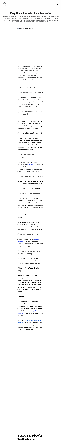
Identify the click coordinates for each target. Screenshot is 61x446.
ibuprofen (30, 164)
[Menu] (57, 5)
